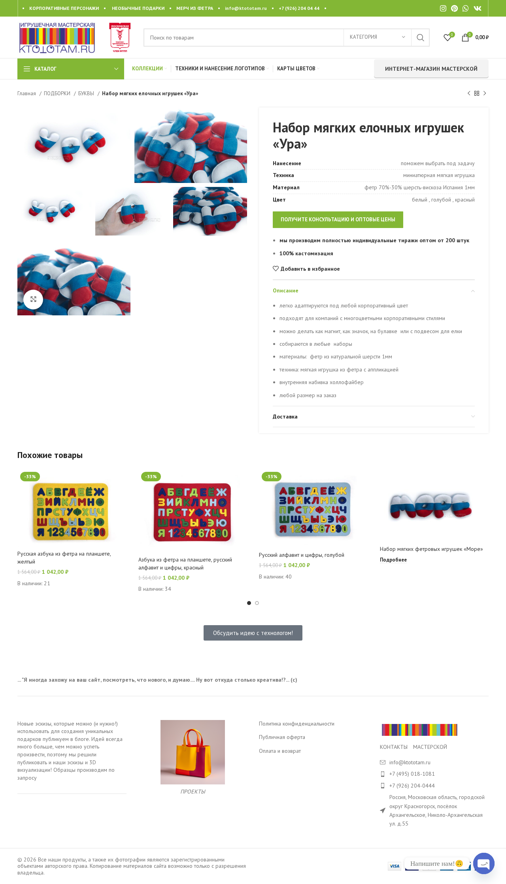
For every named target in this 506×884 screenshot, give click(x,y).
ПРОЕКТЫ (192, 791)
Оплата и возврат (280, 750)
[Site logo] (56, 36)
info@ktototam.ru (246, 8)
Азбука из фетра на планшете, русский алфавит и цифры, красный (185, 563)
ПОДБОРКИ (58, 93)
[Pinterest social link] (454, 8)
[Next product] (485, 94)
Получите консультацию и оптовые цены (338, 219)
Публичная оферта (282, 737)
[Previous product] (469, 94)
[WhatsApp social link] (465, 8)
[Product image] (71, 508)
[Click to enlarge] (33, 299)
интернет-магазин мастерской (431, 68)
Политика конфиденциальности (296, 723)
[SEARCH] (421, 37)
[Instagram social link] (443, 8)
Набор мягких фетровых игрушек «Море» (431, 548)
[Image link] (419, 729)
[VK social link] (477, 8)
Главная (27, 93)
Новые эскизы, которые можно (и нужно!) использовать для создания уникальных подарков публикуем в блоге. (67, 731)
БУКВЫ (87, 93)
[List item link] (434, 773)
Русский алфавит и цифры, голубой (301, 554)
